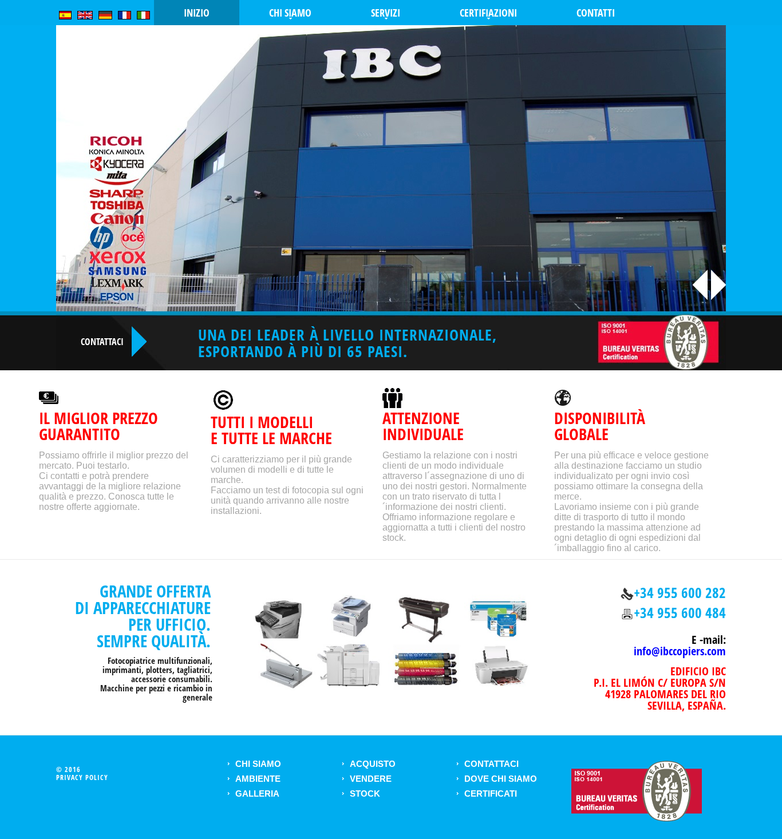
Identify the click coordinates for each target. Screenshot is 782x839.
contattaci (102, 341)
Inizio (197, 12)
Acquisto (373, 764)
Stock (365, 793)
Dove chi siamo (500, 778)
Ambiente (258, 778)
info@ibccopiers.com (680, 651)
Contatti (595, 12)
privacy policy (82, 777)
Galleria (257, 793)
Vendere (371, 778)
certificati (490, 793)
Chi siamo (258, 764)
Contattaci (491, 764)
